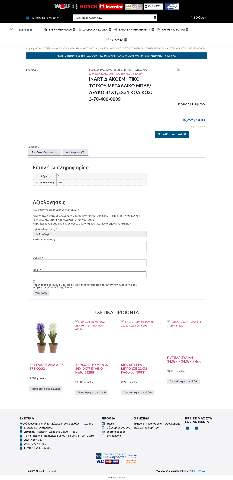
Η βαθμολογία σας (45, 229)
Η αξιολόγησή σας (45, 239)
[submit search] (155, 18)
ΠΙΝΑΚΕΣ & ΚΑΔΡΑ (132, 73)
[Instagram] (196, 427)
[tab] (44, 152)
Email (37, 270)
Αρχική (60, 55)
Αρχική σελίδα (34, 48)
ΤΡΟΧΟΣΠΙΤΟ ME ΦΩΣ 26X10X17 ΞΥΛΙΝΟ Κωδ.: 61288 (92, 368)
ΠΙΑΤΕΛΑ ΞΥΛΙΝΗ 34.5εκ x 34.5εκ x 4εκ (184, 359)
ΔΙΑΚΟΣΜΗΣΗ (59, 48)
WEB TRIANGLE (197, 471)
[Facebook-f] (187, 427)
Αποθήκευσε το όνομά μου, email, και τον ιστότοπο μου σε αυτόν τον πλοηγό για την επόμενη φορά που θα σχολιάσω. (85, 286)
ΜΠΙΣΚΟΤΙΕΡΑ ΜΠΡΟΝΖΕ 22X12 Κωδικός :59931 (134, 368)
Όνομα (38, 257)
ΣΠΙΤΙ (47, 48)
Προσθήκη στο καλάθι (172, 134)
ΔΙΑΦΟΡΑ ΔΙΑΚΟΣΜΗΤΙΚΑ (83, 48)
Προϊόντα (72, 55)
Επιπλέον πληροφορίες (44, 152)
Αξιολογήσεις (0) (75, 152)
